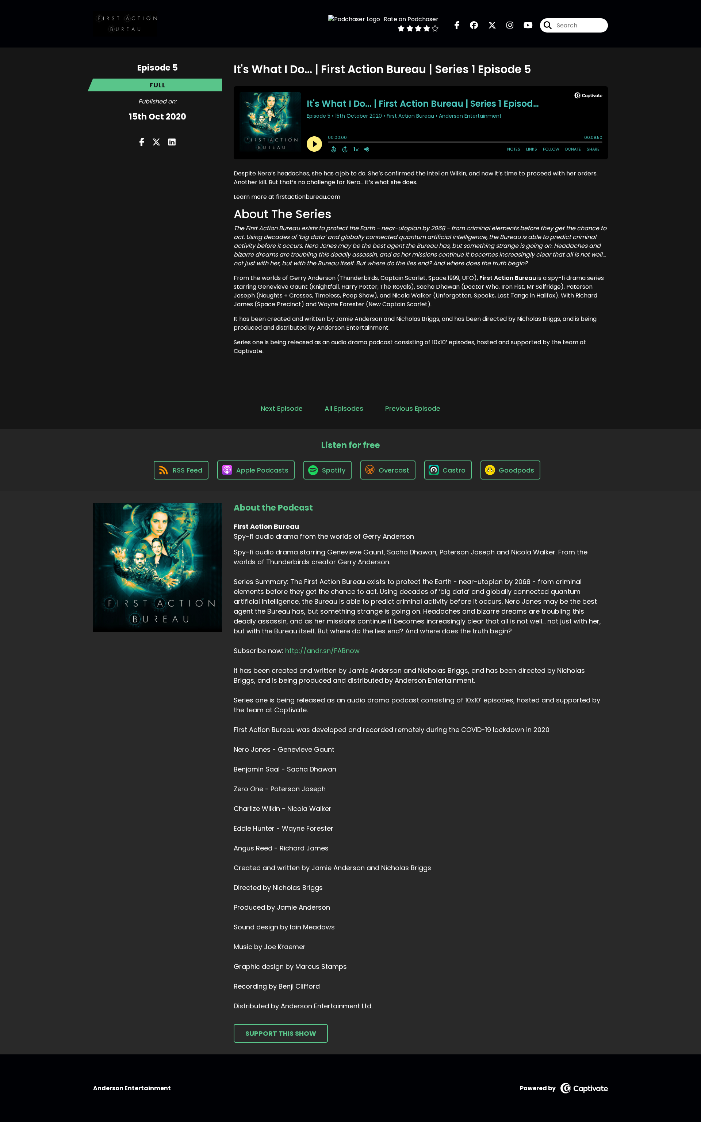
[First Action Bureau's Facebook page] (457, 25)
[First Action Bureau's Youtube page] (524, 25)
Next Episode (282, 408)
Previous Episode (412, 408)
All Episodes (344, 408)
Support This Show (280, 1033)
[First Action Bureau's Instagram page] (505, 25)
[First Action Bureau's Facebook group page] (469, 25)
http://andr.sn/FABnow (322, 650)
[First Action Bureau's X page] (487, 25)
